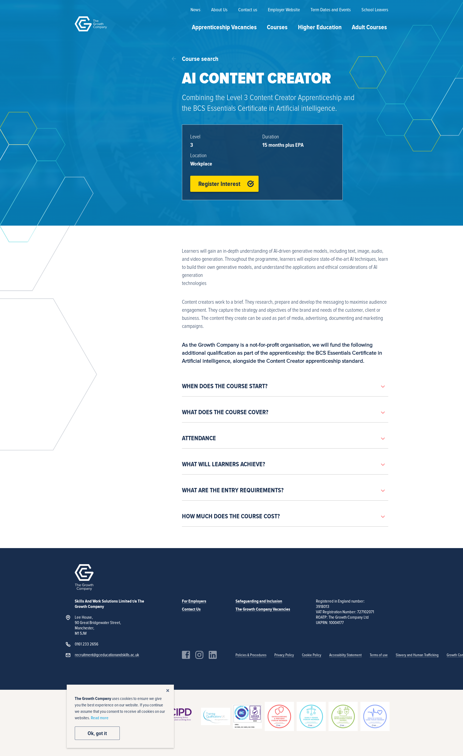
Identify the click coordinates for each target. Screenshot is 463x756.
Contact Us (191, 609)
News (195, 10)
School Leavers (374, 10)
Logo (91, 23)
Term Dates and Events (331, 10)
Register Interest (219, 183)
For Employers (194, 601)
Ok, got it (97, 733)
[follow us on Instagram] (199, 655)
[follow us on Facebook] (186, 655)
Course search (200, 58)
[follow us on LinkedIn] (213, 655)
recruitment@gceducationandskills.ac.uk (107, 655)
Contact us (247, 10)
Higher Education (320, 27)
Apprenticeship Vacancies (224, 27)
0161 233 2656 (86, 644)
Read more (100, 718)
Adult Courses (369, 27)
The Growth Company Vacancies (263, 609)
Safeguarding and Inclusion (259, 601)
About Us (219, 10)
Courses (277, 27)
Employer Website (284, 10)
